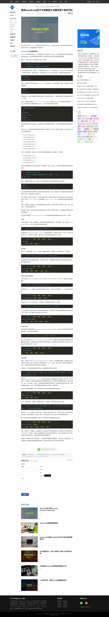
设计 (95, 136)
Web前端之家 (40, 454)
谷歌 (93, 134)
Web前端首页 (24, 6)
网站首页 (12, 12)
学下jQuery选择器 (83, 83)
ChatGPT (80, 123)
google (79, 136)
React (11, 22)
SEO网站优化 (90, 126)
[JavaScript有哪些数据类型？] (29, 527)
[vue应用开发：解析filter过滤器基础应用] (29, 585)
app (79, 142)
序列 (22, 72)
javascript (33, 45)
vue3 (82, 121)
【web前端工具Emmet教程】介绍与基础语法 (88, 89)
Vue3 (83, 118)
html (94, 121)
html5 (79, 118)
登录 (94, 1)
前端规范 (38, 1)
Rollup (11, 27)
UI (49, 1)
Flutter (11, 31)
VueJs (15, 20)
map (33, 160)
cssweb (95, 131)
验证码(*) (42, 475)
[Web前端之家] (12, 8)
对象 (35, 54)
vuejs (89, 116)
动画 (91, 129)
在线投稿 (65, 603)
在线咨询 (59, 604)
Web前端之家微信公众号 (81, 603)
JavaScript (25, 51)
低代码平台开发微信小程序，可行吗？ (87, 68)
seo (91, 118)
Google (83, 126)
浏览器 (91, 142)
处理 (29, 360)
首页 (11, 1)
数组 (71, 13)
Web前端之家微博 (86, 603)
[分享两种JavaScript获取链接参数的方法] (29, 570)
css (82, 129)
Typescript (12, 24)
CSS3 (89, 134)
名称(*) (41, 466)
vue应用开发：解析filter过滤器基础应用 (53, 580)
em (26, 412)
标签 (61, 1)
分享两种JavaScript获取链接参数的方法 (53, 566)
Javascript (31, 6)
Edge (82, 142)
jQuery (11, 20)
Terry (34, 454)
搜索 (90, 1)
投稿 (66, 1)
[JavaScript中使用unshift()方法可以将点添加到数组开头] (29, 541)
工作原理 (34, 344)
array (24, 135)
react (79, 129)
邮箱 (41, 469)
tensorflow (83, 134)
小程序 (96, 126)
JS (83, 116)
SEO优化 (90, 131)
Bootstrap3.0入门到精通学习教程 (86, 98)
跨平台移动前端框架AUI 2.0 (85, 80)
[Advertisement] (88, 18)
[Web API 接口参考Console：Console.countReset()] (29, 513)
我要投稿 (15, 56)
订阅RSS (65, 604)
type (31, 135)
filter (33, 162)
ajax (16, 29)
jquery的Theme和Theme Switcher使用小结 (88, 107)
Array (35, 101)
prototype (41, 101)
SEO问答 (96, 129)
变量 (54, 72)
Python (86, 142)
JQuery (79, 116)
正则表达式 (12, 26)
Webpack (12, 29)
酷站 (45, 1)
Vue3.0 (15, 22)
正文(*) (22, 478)
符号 (38, 418)
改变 (71, 129)
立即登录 (59, 606)
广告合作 (59, 603)
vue (84, 123)
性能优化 (24, 1)
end (27, 235)
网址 (41, 472)
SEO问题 (87, 129)
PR (27, 135)
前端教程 (89, 123)
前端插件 (17, 1)
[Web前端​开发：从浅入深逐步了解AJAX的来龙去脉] (29, 556)
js (85, 116)
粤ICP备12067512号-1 (54, 615)
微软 (96, 139)
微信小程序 (95, 118)
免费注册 (65, 606)
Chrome (80, 131)
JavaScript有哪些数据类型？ (49, 523)
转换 (44, 431)
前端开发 (85, 139)
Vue (91, 136)
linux (79, 134)
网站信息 (65, 601)
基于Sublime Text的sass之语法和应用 (87, 101)
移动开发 (31, 1)
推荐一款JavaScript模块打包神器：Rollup (88, 86)
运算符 (29, 260)
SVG (79, 121)
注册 (97, 1)
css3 (90, 121)
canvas (84, 131)
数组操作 (32, 438)
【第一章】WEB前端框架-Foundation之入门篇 (89, 95)
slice (33, 155)
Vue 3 (79, 126)
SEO (11, 43)
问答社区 (55, 1)
